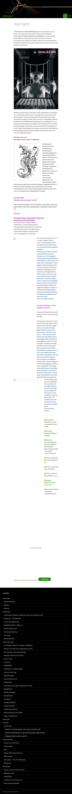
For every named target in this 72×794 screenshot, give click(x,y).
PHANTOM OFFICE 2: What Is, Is (13, 625)
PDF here (17, 213)
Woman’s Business (9, 638)
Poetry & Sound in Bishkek (11, 783)
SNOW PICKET (8, 696)
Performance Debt (8, 642)
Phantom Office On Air (10, 628)
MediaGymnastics (9, 675)
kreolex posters (8, 746)
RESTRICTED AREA (9, 692)
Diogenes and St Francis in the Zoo (14, 655)
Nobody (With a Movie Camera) (13, 753)
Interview (48, 420)
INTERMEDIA (8, 665)
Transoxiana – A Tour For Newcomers (15, 759)
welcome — (7, 608)
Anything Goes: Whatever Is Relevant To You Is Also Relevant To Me (23, 615)
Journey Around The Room (11, 743)
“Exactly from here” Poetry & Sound (14, 770)
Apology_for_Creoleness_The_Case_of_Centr (25, 580)
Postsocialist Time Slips (10, 632)
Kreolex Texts (8, 726)
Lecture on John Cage (10, 672)
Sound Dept (6, 719)
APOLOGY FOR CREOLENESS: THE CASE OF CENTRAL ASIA (22, 729)
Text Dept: (6, 722)
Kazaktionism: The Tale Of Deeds (13, 669)
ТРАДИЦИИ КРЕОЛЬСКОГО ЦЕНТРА (16, 736)
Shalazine (6, 605)
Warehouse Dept (8, 739)
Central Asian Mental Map (11, 622)
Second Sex (7, 635)
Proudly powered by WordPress (10, 791)
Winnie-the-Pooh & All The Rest (13, 712)
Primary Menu (70, 16)
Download (44, 579)
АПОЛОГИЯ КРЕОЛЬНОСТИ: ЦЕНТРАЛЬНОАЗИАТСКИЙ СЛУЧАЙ (25, 733)
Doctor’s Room (8, 659)
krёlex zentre (8, 16)
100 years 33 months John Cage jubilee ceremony (18, 648)
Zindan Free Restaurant (10, 716)
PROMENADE (8, 689)
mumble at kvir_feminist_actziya (13, 780)
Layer (5, 749)
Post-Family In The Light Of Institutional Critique (18, 685)
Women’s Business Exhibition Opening (50, 433)
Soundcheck (7, 699)
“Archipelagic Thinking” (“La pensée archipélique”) (18, 645)
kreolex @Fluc (8, 776)
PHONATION (8, 682)
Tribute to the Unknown (11, 709)
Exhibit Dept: (6, 612)
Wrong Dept (6, 766)
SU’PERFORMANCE (10, 702)
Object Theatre (8, 756)
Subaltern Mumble (9, 706)
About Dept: (6, 598)
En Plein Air (7, 662)
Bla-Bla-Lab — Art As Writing (12, 618)
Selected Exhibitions (9, 601)
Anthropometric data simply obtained (15, 652)
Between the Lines (9, 773)
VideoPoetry (7, 763)
